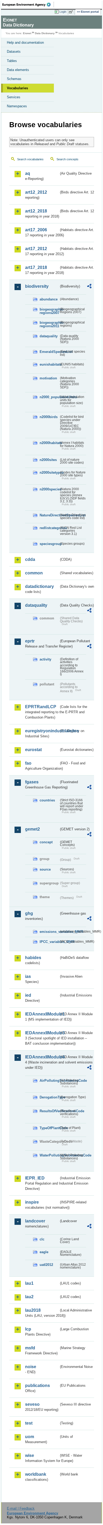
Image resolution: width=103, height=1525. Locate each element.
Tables (12, 61)
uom (29, 1436)
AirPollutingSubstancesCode (49, 1081)
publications (37, 1385)
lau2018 (33, 1310)
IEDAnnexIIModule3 (42, 1033)
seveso (32, 1404)
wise (29, 1455)
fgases (32, 782)
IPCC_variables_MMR (49, 942)
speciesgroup (49, 544)
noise (30, 1366)
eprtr (30, 641)
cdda (30, 559)
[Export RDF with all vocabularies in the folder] (89, 287)
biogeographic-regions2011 (49, 324)
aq (27, 173)
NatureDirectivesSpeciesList (49, 515)
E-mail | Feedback (21, 1508)
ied (28, 995)
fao (28, 763)
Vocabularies (17, 88)
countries (47, 800)
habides (33, 957)
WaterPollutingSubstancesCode (49, 1155)
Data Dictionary (45, 33)
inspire (32, 1202)
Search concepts (67, 159)
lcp (28, 1329)
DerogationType (49, 1097)
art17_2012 (36, 248)
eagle (44, 1252)
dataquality (49, 336)
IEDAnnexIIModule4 (42, 1057)
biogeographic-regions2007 (49, 311)
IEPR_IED (35, 1178)
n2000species (49, 489)
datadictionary (39, 586)
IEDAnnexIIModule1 (42, 1014)
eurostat (33, 749)
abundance (49, 299)
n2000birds (49, 417)
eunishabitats (49, 364)
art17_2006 (36, 230)
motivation (48, 378)
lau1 (29, 1283)
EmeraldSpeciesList (49, 352)
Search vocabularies (30, 159)
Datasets (14, 52)
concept (46, 842)
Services (13, 97)
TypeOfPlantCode (49, 1128)
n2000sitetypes (49, 473)
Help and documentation (25, 43)
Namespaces (17, 106)
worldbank (35, 1474)
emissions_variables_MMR (49, 932)
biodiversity (37, 286)
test (28, 1423)
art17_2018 (36, 267)
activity (45, 659)
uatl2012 (46, 1265)
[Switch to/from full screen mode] (72, 12)
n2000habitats (49, 443)
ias (28, 976)
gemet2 (32, 829)
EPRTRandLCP (40, 706)
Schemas (14, 79)
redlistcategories (49, 528)
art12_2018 (36, 211)
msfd (30, 1348)
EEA (28, 4)
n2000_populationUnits (49, 397)
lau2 (29, 1297)
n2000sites (48, 460)
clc (42, 1239)
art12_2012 (36, 192)
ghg (29, 913)
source (45, 869)
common (34, 573)
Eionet (27, 33)
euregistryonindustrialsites (42, 731)
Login (62, 11)
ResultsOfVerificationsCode (49, 1111)
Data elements (18, 70)
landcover (35, 1221)
